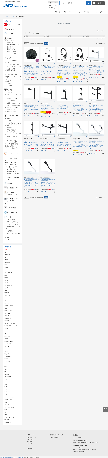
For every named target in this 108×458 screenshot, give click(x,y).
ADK (5, 252)
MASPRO (6, 359)
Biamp (6, 267)
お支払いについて (31, 437)
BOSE (6, 275)
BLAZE (6, 270)
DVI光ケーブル (11, 168)
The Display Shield (9, 407)
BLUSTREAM (8, 272)
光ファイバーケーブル (11, 166)
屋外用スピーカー (11, 46)
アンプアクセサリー (12, 60)
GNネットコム (8, 310)
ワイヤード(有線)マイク (13, 64)
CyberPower (7, 287)
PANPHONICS (8, 376)
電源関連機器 (8, 127)
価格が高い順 (40, 43)
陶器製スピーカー (11, 49)
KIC (5, 333)
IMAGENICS (7, 318)
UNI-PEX (6, 412)
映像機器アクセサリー (11, 111)
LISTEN (6, 346)
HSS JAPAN (7, 315)
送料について (30, 439)
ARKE (7, 201)
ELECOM (6, 293)
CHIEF (6, 280)
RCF (5, 389)
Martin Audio (7, 356)
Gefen (5, 308)
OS (5, 371)
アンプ (8, 59)
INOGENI (6, 321)
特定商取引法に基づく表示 (56, 435)
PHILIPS (6, 379)
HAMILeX (7, 313)
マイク (7, 62)
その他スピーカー (11, 51)
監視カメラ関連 (9, 146)
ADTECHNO (7, 254)
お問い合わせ (30, 448)
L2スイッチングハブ (12, 221)
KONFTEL (7, 336)
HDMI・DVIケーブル (10, 162)
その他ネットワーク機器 (13, 233)
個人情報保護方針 (54, 437)
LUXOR (6, 351)
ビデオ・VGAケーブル (11, 164)
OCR (5, 366)
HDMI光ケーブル (11, 169)
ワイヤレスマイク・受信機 (14, 66)
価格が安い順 (33, 43)
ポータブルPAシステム (11, 74)
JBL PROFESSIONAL (9, 323)
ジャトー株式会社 (77, 437)
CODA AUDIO (8, 285)
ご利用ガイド (30, 435)
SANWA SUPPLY (8, 399)
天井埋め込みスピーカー (13, 44)
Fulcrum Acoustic (8, 305)
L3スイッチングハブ (12, 223)
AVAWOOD (7, 262)
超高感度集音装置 (10, 70)
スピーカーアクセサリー (13, 53)
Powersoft (6, 381)
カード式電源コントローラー (13, 195)
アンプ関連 (8, 57)
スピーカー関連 (9, 40)
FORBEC (6, 303)
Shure (5, 402)
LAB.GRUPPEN (8, 341)
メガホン (9, 55)
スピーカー (10, 42)
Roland (6, 394)
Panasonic (6, 374)
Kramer (6, 338)
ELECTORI (7, 295)
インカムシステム (10, 85)
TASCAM (6, 404)
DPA (5, 290)
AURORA (6, 260)
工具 (6, 235)
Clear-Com (7, 282)
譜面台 (7, 237)
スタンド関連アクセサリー (14, 103)
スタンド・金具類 (10, 100)
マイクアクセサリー (12, 68)
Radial (6, 384)
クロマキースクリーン (11, 109)
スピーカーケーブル (10, 156)
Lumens (6, 348)
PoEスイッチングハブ (12, 224)
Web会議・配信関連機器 (11, 144)
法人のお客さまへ (31, 444)
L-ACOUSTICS (8, 343)
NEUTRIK (7, 364)
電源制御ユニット (11, 129)
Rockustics (7, 392)
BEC (5, 265)
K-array (6, 328)
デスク (7, 239)
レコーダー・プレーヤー (11, 107)
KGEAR (6, 331)
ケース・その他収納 (12, 142)
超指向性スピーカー (12, 48)
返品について (30, 441)
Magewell (6, 354)
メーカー (13, 16)
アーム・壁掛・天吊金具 (13, 105)
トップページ (7, 16)
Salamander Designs (9, 397)
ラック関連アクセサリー (13, 140)
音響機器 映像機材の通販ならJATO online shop (11, 457)
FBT (5, 300)
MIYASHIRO (7, 361)
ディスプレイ (8, 92)
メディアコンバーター (13, 232)
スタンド (9, 102)
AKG (5, 257)
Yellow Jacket (7, 422)
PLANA (7, 203)
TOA (5, 409)
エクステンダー (10, 120)
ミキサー (7, 72)
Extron (6, 298)
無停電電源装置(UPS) (12, 131)
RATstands (6, 387)
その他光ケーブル (11, 171)
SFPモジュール (11, 230)
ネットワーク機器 (10, 219)
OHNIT (6, 369)
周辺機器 (7, 118)
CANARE (6, 277)
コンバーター (10, 122)
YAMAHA (7, 420)
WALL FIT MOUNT (9, 417)
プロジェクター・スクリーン (13, 98)
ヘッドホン (8, 83)
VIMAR (6, 414)
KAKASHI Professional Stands (11, 326)
